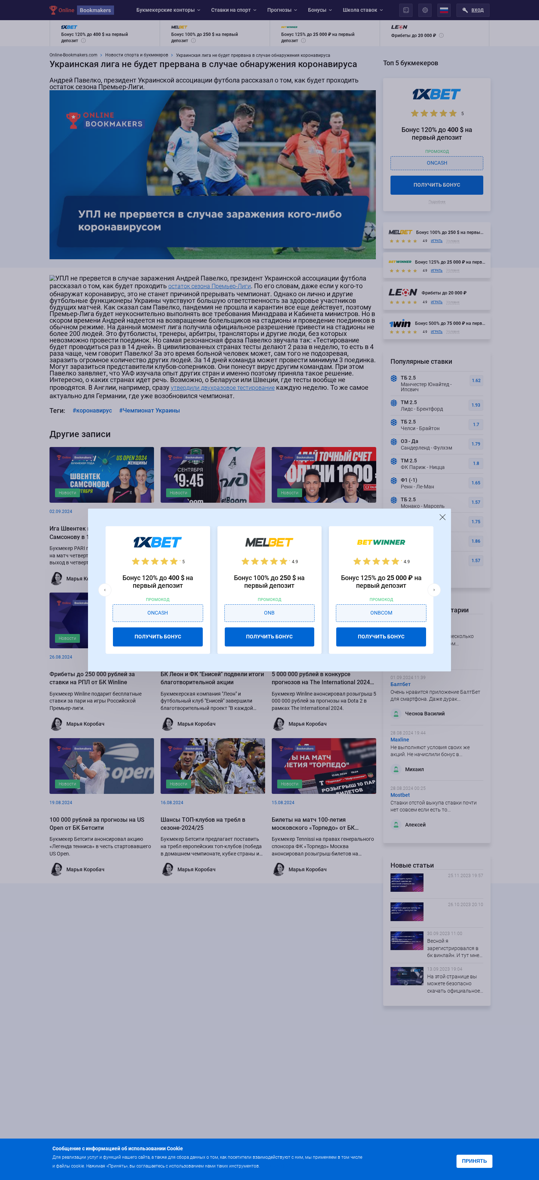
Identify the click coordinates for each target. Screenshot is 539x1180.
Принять (474, 1161)
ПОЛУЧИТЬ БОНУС (158, 637)
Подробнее (275, 1165)
